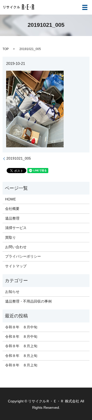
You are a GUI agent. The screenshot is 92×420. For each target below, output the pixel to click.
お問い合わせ (16, 247)
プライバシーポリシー (23, 256)
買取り (10, 237)
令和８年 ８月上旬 (21, 346)
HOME (10, 199)
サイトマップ (16, 266)
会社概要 (12, 209)
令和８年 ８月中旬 (21, 327)
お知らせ (12, 292)
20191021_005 (18, 158)
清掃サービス (16, 228)
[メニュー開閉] (84, 7)
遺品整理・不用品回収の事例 (28, 301)
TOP (6, 49)
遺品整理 (12, 218)
